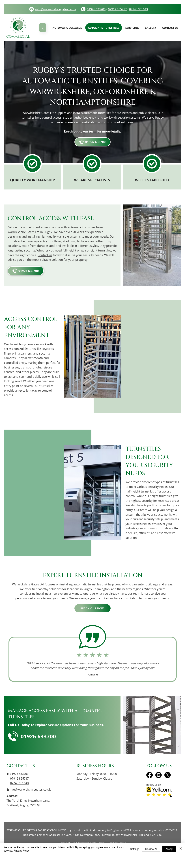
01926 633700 (96, 9)
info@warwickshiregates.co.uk (30, 790)
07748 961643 (138, 9)
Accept (169, 849)
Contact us (45, 255)
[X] (167, 775)
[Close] (180, 849)
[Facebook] (149, 775)
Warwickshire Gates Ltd (24, 232)
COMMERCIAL (18, 36)
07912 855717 (117, 9)
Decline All (151, 849)
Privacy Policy (21, 850)
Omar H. (93, 674)
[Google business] (158, 775)
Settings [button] (134, 849)
